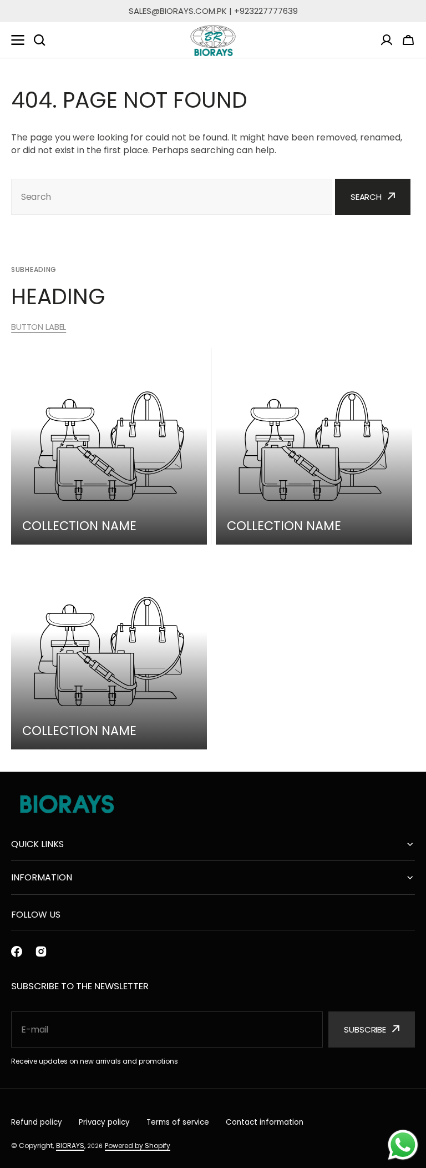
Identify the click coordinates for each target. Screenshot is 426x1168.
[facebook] (16, 951)
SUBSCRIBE (365, 1029)
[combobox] (171, 197)
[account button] (386, 40)
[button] (408, 40)
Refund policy (36, 1122)
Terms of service (177, 1122)
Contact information (264, 1122)
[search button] (39, 40)
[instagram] (41, 951)
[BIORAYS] (213, 40)
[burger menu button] (17, 40)
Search (366, 197)
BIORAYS (70, 1145)
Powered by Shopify (137, 1145)
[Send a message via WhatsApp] (403, 1144)
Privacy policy (104, 1122)
